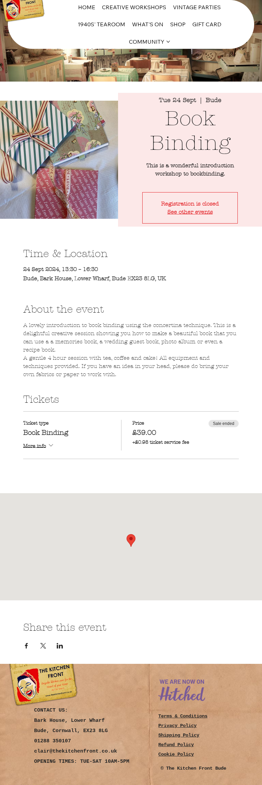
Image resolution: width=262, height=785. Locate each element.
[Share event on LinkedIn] (60, 645)
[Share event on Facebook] (26, 645)
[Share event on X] (43, 645)
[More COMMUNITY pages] (168, 41)
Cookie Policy (176, 754)
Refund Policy (176, 744)
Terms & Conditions (182, 716)
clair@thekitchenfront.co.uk (75, 751)
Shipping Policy (178, 735)
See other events (190, 212)
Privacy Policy (177, 725)
